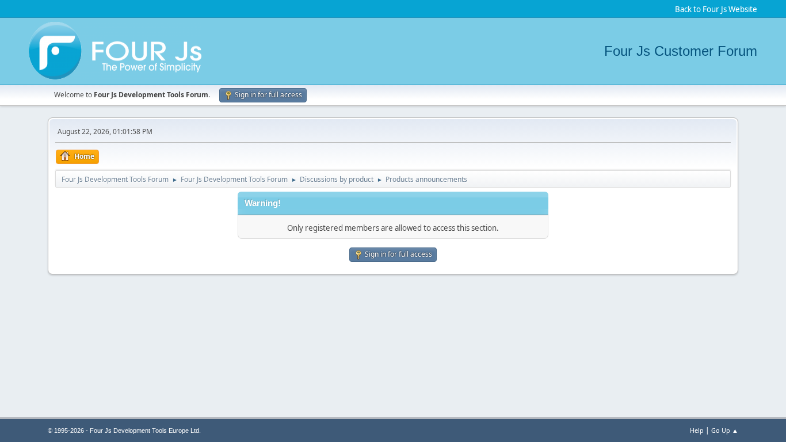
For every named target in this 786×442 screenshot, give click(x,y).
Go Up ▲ (724, 430)
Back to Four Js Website (716, 9)
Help (697, 430)
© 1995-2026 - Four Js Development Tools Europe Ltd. (124, 430)
